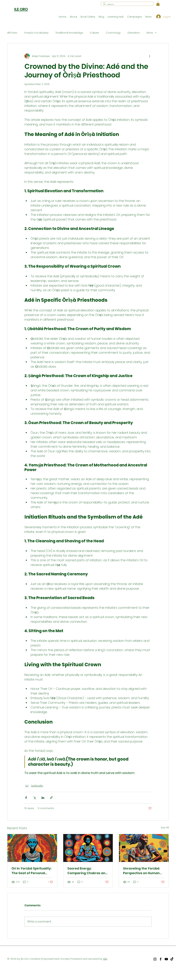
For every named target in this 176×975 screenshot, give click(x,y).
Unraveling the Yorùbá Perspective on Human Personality (141, 870)
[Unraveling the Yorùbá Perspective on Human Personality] (144, 848)
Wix (105, 959)
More (150, 32)
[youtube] (166, 959)
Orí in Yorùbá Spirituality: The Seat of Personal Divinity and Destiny (31, 870)
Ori (27, 785)
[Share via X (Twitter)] (34, 797)
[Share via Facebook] (26, 797)
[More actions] (149, 56)
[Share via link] (51, 797)
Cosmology (113, 32)
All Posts (12, 32)
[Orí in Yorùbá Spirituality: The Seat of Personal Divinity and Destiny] (32, 848)
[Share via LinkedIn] (43, 797)
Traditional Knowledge (69, 32)
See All (165, 827)
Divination (134, 32)
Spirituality (37, 785)
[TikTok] (172, 959)
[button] (158, 4)
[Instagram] (155, 959)
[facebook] (161, 959)
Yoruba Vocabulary (36, 32)
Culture (94, 32)
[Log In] (157, 16)
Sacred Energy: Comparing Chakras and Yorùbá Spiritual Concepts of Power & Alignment (87, 870)
